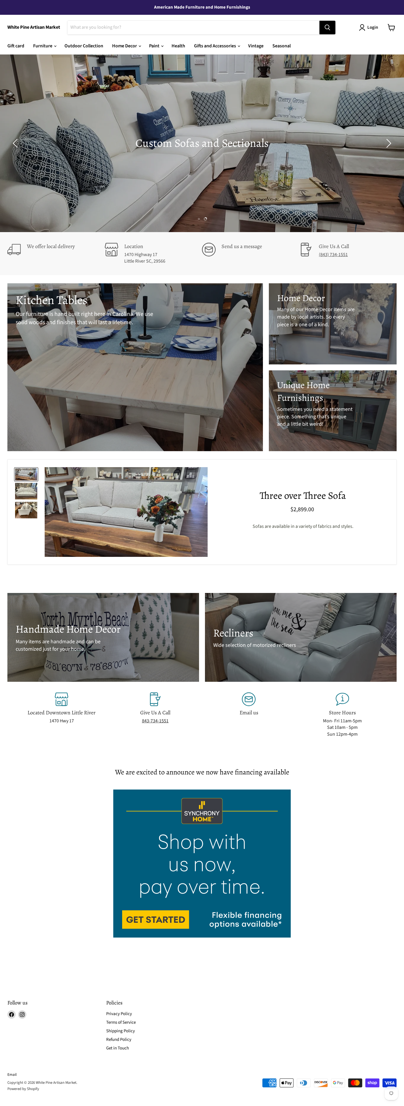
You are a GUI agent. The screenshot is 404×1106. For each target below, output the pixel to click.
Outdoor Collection (83, 46)
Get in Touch (117, 1048)
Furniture (43, 46)
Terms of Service (121, 1022)
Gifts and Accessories (215, 46)
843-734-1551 (155, 721)
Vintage (256, 46)
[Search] (327, 27)
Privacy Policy (119, 1014)
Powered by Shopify (23, 1088)
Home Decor (125, 46)
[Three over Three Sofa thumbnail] (26, 474)
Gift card (15, 46)
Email (12, 1074)
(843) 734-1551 (333, 254)
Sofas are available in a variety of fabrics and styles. (303, 526)
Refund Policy (118, 1039)
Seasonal (281, 46)
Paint (154, 46)
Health (178, 46)
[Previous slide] (16, 143)
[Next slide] (388, 143)
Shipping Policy (120, 1031)
